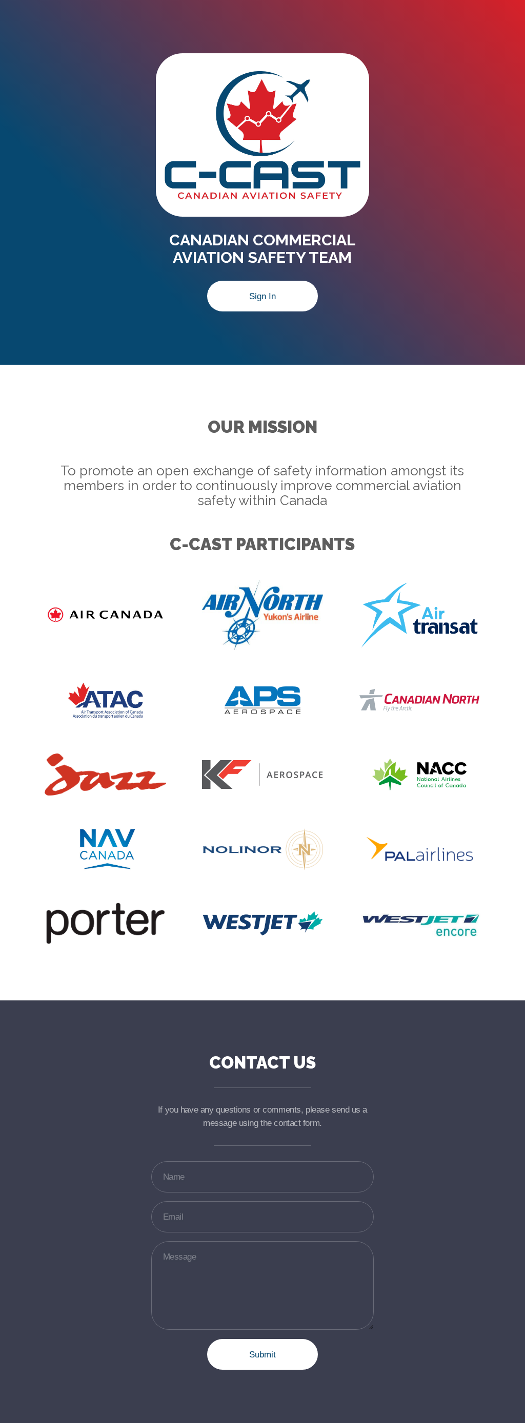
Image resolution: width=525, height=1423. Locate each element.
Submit (262, 1354)
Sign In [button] (262, 296)
